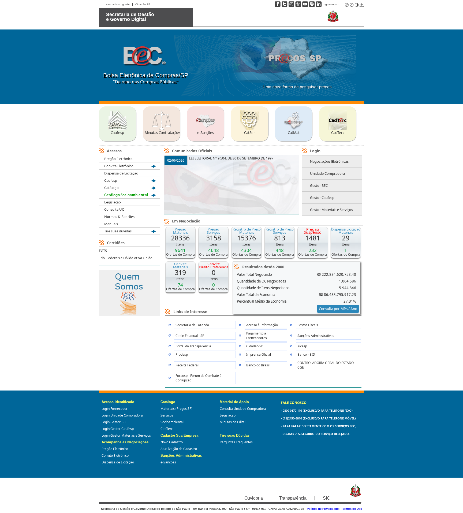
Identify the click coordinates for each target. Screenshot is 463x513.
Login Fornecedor (115, 408)
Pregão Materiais (180, 231)
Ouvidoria (253, 498)
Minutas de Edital (232, 422)
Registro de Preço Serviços (280, 231)
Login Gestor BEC (115, 422)
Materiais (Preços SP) (176, 408)
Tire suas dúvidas (118, 231)
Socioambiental (172, 422)
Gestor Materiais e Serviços (331, 209)
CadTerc (166, 428)
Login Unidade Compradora (122, 415)
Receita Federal (187, 365)
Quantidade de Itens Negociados (263, 287)
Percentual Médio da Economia (261, 301)
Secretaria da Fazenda (192, 325)
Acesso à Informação (262, 325)
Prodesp (182, 354)
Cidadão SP (142, 4)
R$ (336, 274)
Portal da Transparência (193, 346)
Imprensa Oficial (258, 354)
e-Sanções (168, 462)
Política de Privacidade (323, 508)
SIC (326, 498)
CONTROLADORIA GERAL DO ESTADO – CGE (326, 365)
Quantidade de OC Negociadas (261, 281)
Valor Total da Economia (256, 294)
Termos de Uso (351, 508)
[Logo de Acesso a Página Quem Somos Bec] (129, 314)
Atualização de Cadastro (178, 449)
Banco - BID (306, 354)
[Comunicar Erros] (361, 4)
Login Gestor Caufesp (118, 428)
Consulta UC (114, 209)
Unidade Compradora (327, 173)
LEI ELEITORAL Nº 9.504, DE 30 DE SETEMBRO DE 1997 (231, 158)
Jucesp (302, 346)
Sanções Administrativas (315, 335)
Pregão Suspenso (312, 231)
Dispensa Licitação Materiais (345, 231)
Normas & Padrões (119, 216)
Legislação (112, 202)
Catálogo (111, 187)
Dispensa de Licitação (121, 173)
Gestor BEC (319, 185)
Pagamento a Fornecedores (256, 335)
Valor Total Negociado (254, 274)
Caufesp (110, 180)
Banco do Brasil (258, 365)
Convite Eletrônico (118, 165)
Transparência (293, 498)
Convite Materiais (180, 265)
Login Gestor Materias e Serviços (126, 435)
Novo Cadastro (171, 442)
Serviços (166, 415)
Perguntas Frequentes (236, 442)
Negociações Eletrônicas (329, 161)
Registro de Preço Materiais (247, 231)
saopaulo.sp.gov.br (118, 4)
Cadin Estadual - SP (190, 335)
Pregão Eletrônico (118, 158)
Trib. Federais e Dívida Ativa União (125, 257)
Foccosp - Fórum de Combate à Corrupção (199, 377)
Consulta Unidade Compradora (243, 408)
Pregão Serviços (213, 231)
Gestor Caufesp (322, 197)
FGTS (103, 250)
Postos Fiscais (307, 325)
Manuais (111, 223)
